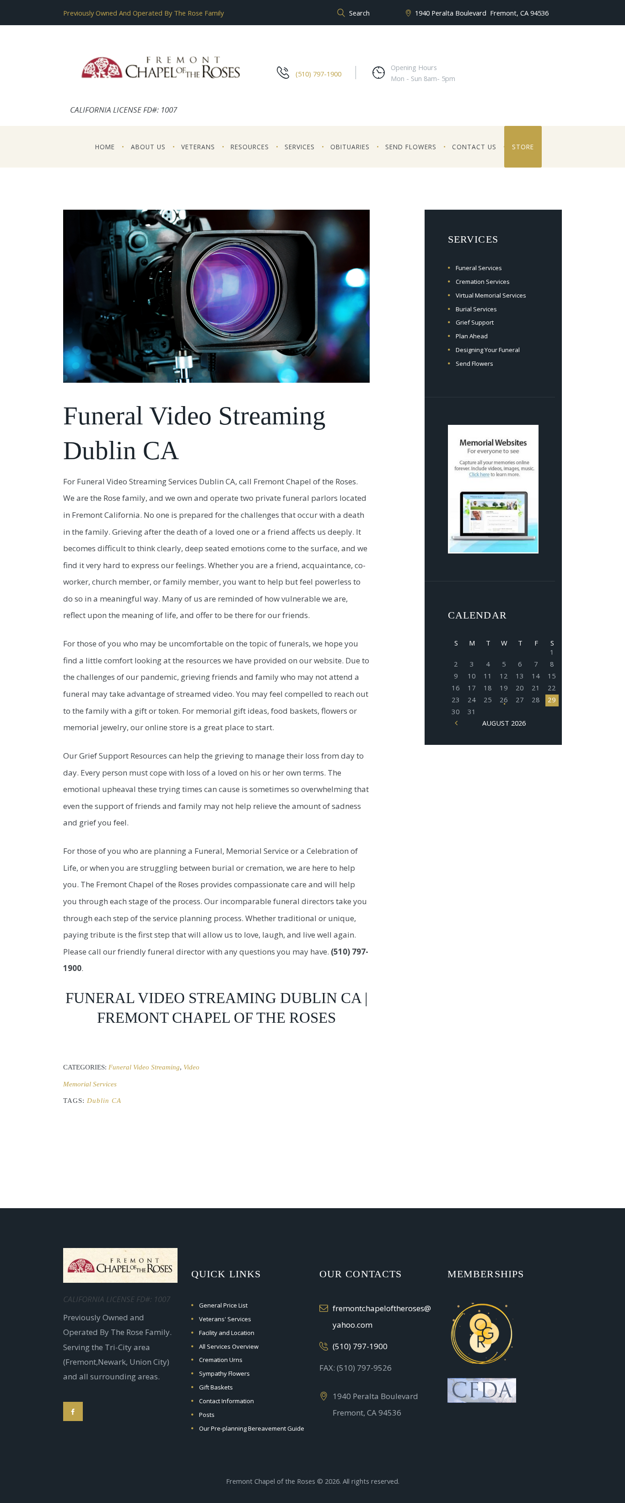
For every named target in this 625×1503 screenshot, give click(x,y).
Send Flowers (410, 146)
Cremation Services (483, 281)
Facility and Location (226, 1333)
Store (523, 146)
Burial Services (476, 309)
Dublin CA (104, 1100)
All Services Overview (229, 1346)
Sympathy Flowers (224, 1373)
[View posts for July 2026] (456, 723)
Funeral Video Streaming (144, 1067)
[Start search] (340, 13)
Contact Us (474, 146)
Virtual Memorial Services (491, 295)
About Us (148, 146)
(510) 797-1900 (318, 73)
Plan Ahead (472, 336)
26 (504, 699)
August (504, 722)
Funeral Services (479, 268)
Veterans (198, 146)
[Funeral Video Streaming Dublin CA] (216, 296)
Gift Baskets (216, 1387)
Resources (250, 146)
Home (105, 146)
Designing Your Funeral (488, 350)
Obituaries (350, 146)
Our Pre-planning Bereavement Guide (251, 1428)
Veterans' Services (225, 1319)
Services (300, 146)
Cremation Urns (220, 1360)
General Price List (223, 1305)
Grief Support (475, 322)
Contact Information (226, 1401)
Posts (207, 1415)
